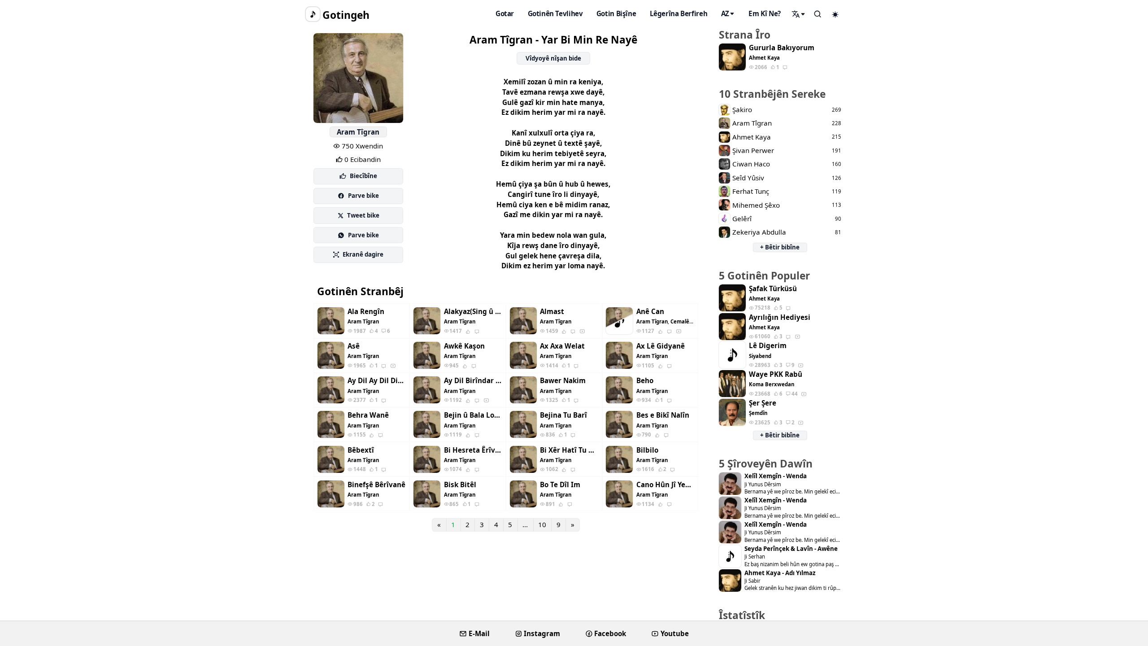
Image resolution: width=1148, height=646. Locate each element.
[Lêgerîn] (798, 14)
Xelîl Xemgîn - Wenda (775, 476)
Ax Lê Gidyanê (660, 346)
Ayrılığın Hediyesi (779, 317)
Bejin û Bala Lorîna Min (473, 415)
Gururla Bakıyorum (781, 48)
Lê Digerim (768, 345)
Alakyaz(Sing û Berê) (473, 311)
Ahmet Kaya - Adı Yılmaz (779, 573)
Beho (644, 380)
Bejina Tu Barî (563, 415)
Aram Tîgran (358, 131)
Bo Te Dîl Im (560, 484)
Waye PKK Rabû (775, 374)
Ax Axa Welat (562, 346)
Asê (354, 346)
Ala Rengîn (366, 311)
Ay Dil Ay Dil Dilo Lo (377, 380)
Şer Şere (762, 403)
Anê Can (650, 311)
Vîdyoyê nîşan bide (553, 58)
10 (542, 524)
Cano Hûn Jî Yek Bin (665, 484)
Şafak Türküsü (773, 288)
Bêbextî (361, 450)
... (525, 524)
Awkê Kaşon (464, 346)
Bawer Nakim (563, 380)
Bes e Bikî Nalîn (662, 415)
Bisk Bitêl (460, 484)
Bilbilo (647, 450)
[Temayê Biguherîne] (835, 14)
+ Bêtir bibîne (780, 247)
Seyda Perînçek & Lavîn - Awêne (791, 549)
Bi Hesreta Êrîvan (473, 450)
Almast (552, 311)
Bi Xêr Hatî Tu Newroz (569, 450)
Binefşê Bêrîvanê (376, 484)
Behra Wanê (368, 415)
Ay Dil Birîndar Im (473, 380)
